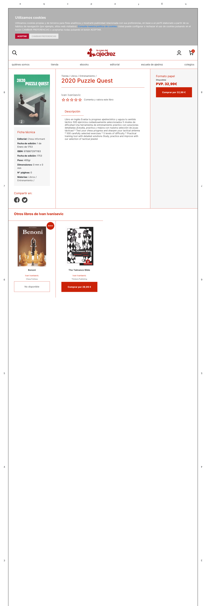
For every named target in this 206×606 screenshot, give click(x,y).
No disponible (32, 286)
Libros (31, 177)
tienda (54, 64)
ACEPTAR (22, 36)
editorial (115, 64)
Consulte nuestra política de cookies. (97, 26)
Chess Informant (36, 138)
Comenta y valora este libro (99, 99)
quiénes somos (20, 64)
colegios (189, 64)
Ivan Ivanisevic (32, 275)
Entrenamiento (25, 180)
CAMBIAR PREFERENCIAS (44, 36)
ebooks (84, 64)
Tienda (65, 75)
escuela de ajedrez (152, 64)
